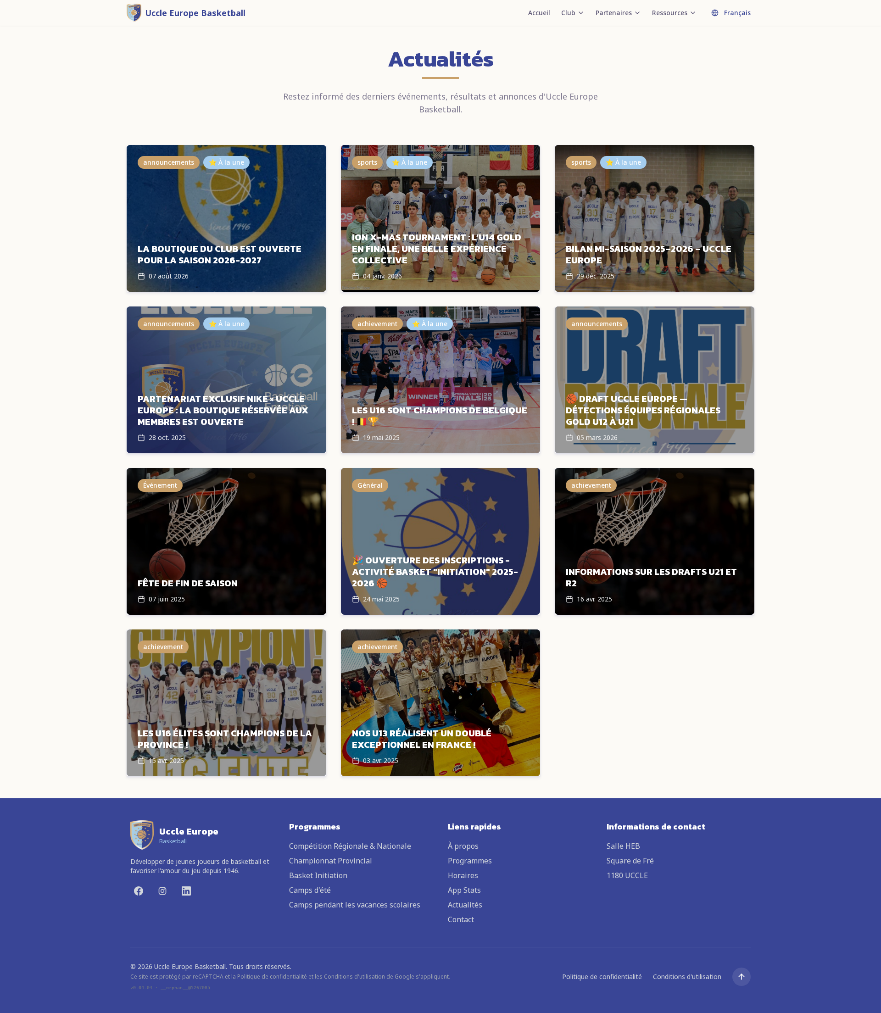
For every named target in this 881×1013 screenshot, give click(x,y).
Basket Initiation (318, 875)
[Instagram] (162, 891)
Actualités (465, 905)
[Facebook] (138, 891)
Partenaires (614, 12)
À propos (463, 846)
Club (568, 12)
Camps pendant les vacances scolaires (354, 905)
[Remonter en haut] (741, 977)
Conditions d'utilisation (687, 976)
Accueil (539, 12)
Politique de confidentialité (602, 976)
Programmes (470, 861)
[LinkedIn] (186, 891)
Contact (461, 919)
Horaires (463, 875)
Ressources (669, 12)
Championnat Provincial (330, 861)
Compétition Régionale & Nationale (350, 846)
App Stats (464, 890)
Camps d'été (310, 890)
